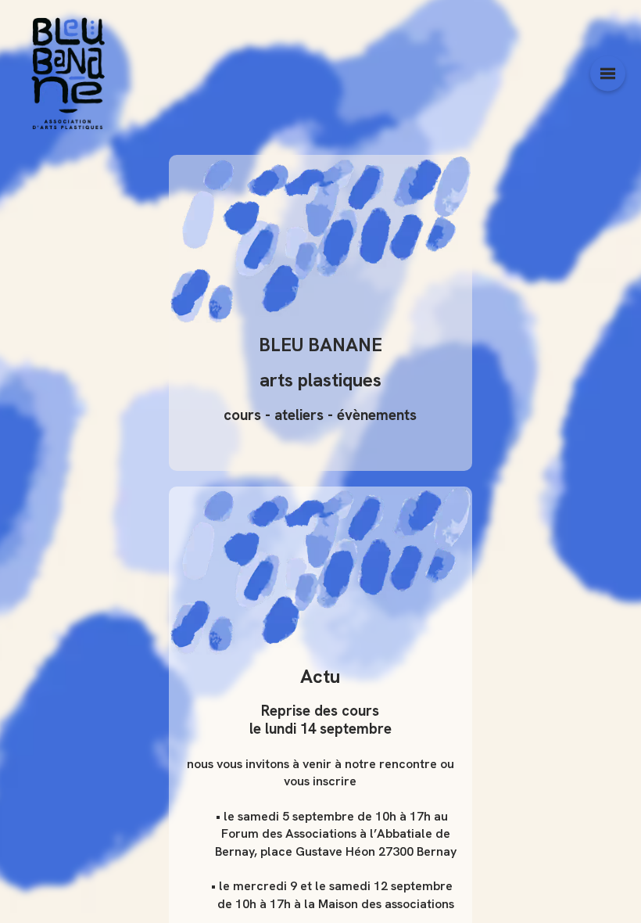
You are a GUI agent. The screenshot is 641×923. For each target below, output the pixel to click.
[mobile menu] (607, 74)
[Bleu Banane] (68, 73)
